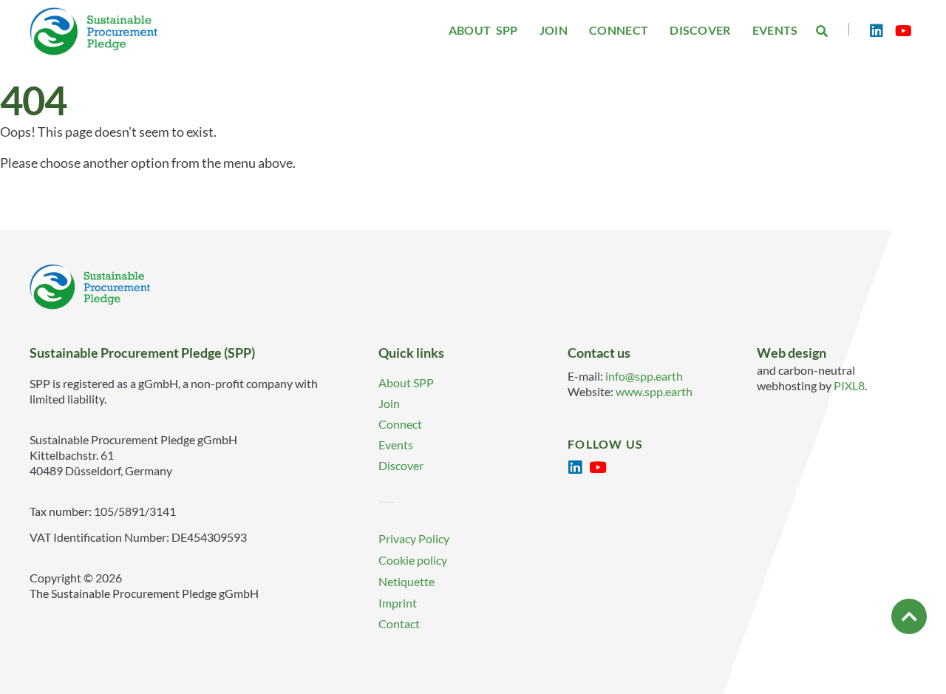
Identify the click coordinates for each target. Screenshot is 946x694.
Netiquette (406, 581)
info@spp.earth (644, 376)
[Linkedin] (876, 31)
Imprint (397, 603)
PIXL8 (849, 385)
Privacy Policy (413, 538)
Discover (400, 465)
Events (395, 445)
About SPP (406, 382)
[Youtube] (903, 31)
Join (389, 403)
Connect (400, 424)
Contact (399, 623)
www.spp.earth (654, 391)
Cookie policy (412, 560)
